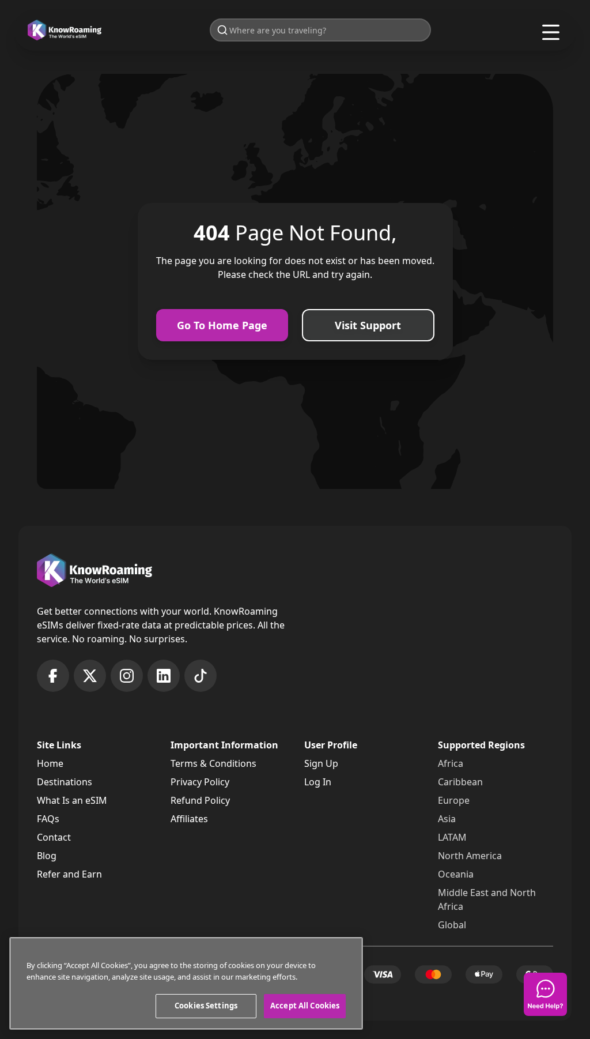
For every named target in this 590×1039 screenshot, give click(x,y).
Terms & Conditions (213, 763)
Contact (54, 837)
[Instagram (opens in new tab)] (127, 676)
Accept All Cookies (304, 1005)
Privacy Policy (200, 782)
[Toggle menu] (550, 32)
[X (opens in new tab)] (90, 676)
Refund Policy (200, 800)
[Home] (64, 30)
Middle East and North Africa (487, 899)
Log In (317, 782)
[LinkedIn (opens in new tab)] (164, 676)
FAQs (48, 818)
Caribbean (460, 782)
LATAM (452, 837)
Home (50, 763)
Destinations (64, 782)
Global (452, 924)
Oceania (456, 874)
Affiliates (189, 818)
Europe (454, 800)
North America (470, 855)
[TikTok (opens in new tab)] (200, 676)
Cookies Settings (206, 1005)
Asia (447, 818)
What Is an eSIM (72, 800)
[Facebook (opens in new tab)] (53, 676)
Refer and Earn (69, 874)
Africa (450, 763)
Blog (46, 855)
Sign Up (321, 763)
